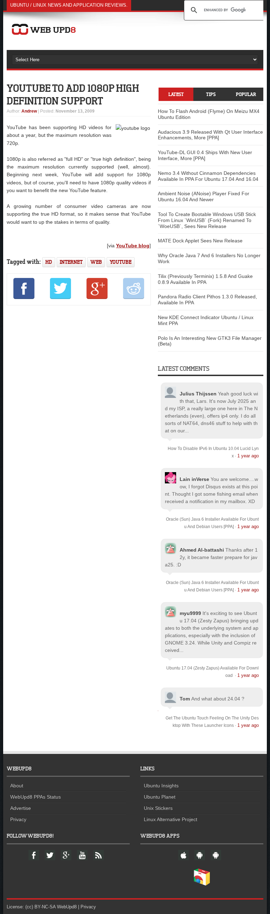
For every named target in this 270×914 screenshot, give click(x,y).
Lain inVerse (194, 479)
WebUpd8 (67, 906)
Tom (185, 699)
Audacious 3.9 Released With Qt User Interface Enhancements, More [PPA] (210, 135)
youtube (120, 262)
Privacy (18, 819)
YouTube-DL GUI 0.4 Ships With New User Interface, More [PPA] (205, 155)
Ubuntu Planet (159, 797)
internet (71, 262)
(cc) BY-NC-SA (40, 906)
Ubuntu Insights (161, 785)
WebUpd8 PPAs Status (35, 797)
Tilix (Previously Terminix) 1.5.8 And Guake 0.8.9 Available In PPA (205, 279)
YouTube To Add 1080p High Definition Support (73, 94)
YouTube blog (132, 245)
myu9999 (190, 613)
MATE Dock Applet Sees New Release (200, 240)
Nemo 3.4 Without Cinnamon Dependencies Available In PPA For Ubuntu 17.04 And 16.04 (208, 176)
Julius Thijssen (198, 393)
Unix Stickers (158, 808)
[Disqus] (79, 407)
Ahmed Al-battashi (202, 550)
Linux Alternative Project (170, 819)
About (16, 785)
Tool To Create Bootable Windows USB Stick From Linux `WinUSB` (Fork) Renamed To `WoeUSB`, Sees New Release (207, 220)
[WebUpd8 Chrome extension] (202, 884)
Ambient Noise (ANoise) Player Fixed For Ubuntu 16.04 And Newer (203, 196)
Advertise (20, 808)
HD (48, 262)
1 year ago (248, 455)
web (96, 262)
